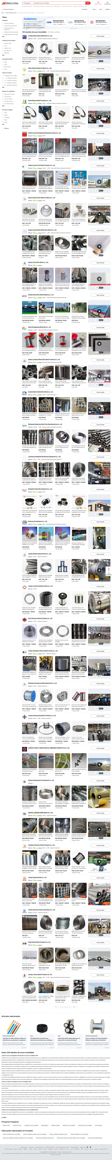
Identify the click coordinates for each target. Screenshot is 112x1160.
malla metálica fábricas (67, 6)
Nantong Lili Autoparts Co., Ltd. (37, 521)
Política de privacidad (49, 1147)
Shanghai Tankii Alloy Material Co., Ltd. (40, 489)
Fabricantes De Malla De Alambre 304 (45, 1138)
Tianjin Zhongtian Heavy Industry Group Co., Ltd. (43, 651)
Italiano (55, 1149)
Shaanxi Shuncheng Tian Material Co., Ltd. (41, 780)
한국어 (67, 1149)
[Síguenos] (87, 1147)
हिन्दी (82, 1149)
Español (40, 1149)
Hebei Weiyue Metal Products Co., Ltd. (40, 68)
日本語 (30, 1149)
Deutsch (45, 1149)
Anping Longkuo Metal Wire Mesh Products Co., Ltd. (44, 359)
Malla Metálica (44, 1125)
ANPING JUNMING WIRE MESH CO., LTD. (40, 812)
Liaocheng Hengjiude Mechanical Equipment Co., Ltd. (44, 456)
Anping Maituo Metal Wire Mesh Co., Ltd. (40, 392)
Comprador (84, 9)
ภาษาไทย (86, 1149)
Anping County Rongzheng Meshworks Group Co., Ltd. (44, 133)
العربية (72, 1149)
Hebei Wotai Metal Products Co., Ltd (39, 942)
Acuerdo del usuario (39, 1147)
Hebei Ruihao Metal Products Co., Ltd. (39, 100)
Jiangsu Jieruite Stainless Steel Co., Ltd (40, 586)
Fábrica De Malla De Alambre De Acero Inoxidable (34, 1134)
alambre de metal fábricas (78, 6)
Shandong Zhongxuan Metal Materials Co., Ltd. (42, 683)
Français (35, 1149)
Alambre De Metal (55, 1125)
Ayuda (94, 9)
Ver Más (4, 1117)
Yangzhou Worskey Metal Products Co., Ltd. (41, 845)
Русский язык (62, 1149)
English (15, 1149)
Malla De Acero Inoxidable (69, 1125)
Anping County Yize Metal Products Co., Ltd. (41, 165)
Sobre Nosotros (24, 1147)
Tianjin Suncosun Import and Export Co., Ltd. (41, 909)
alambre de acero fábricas (39, 6)
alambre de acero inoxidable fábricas (53, 6)
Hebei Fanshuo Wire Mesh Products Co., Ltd (41, 197)
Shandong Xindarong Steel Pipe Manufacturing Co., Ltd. (45, 424)
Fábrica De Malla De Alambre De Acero (58, 1134)
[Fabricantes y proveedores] (10, 3)
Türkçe (91, 1149)
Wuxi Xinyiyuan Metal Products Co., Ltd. (40, 618)
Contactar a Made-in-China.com (62, 1147)
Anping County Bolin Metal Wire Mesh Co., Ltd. (42, 230)
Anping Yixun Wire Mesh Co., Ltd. (38, 262)
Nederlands (77, 1149)
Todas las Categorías (8, 9)
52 (74, 1007)
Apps (100, 9)
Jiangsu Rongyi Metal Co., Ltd (37, 877)
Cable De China (6, 1125)
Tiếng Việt (96, 1149)
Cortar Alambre (98, 1125)
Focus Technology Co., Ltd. (53, 1152)
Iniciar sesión (107, 4)
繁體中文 (25, 1149)
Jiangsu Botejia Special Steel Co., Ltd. (39, 553)
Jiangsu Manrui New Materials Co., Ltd (40, 36)
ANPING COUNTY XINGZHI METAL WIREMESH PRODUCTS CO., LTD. (49, 748)
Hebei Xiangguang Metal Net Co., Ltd (39, 327)
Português (50, 1149)
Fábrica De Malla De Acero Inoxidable (11, 1134)
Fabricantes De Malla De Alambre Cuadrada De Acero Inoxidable (18, 1138)
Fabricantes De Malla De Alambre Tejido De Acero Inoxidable (71, 1138)
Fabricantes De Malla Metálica (95, 1138)
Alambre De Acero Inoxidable (31, 1125)
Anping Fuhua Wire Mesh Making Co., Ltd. (41, 294)
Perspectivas (82, 1147)
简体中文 (20, 1149)
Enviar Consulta (100, 36)
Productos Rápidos (74, 1147)
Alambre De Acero (17, 1125)
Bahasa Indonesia (103, 1149)
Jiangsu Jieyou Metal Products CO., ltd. (40, 974)
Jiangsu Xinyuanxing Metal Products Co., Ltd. (42, 715)
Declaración (31, 1147)
